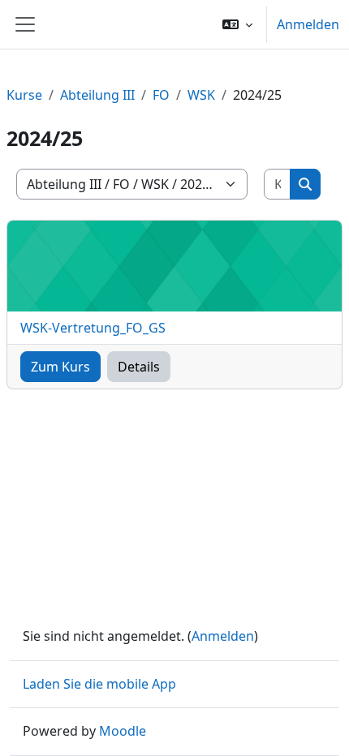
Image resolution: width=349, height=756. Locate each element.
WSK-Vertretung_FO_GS (93, 328)
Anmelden (308, 24)
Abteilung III (97, 95)
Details (139, 367)
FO (161, 95)
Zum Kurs (60, 367)
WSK (201, 95)
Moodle (122, 731)
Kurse (24, 95)
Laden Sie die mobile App (99, 684)
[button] (237, 24)
